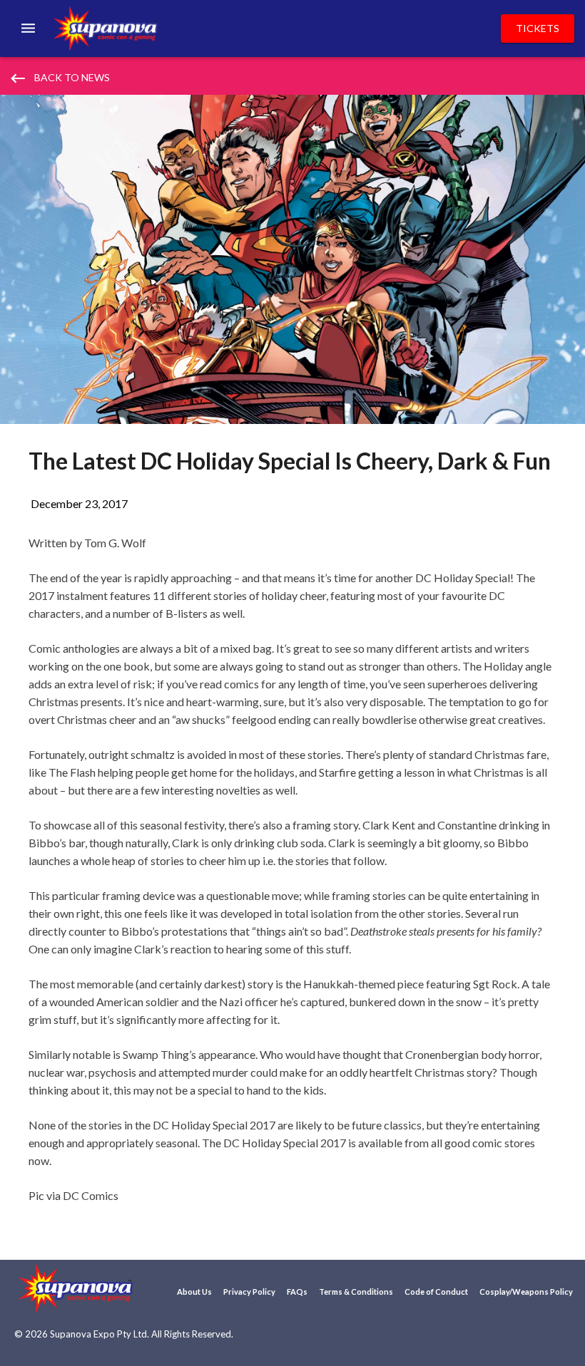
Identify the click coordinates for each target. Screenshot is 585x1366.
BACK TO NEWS (59, 78)
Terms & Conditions (356, 1291)
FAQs (297, 1291)
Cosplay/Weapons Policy (526, 1291)
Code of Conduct (436, 1291)
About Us (194, 1291)
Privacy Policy (249, 1291)
